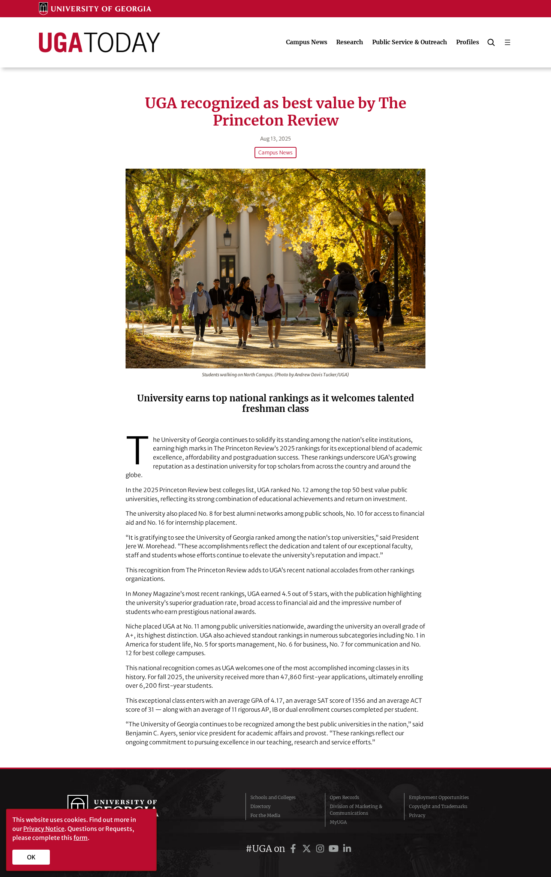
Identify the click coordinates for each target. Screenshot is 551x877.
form (80, 837)
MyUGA (338, 822)
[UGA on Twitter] (307, 849)
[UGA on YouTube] (334, 849)
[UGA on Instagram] (321, 849)
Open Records (344, 797)
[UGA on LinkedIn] (347, 849)
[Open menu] (507, 42)
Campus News (275, 152)
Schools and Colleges (273, 797)
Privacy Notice (43, 828)
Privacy (417, 815)
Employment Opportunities (439, 797)
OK (31, 857)
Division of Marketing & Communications (356, 810)
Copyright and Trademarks (438, 806)
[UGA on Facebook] (294, 849)
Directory (260, 806)
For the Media (265, 815)
